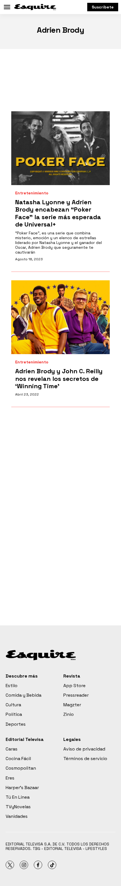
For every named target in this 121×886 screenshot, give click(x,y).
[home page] (35, 7)
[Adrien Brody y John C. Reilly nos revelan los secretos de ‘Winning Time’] (60, 317)
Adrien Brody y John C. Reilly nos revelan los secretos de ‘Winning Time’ (58, 378)
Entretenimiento (31, 193)
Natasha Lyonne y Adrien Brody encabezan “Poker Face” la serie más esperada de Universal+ (58, 213)
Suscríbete (103, 7)
